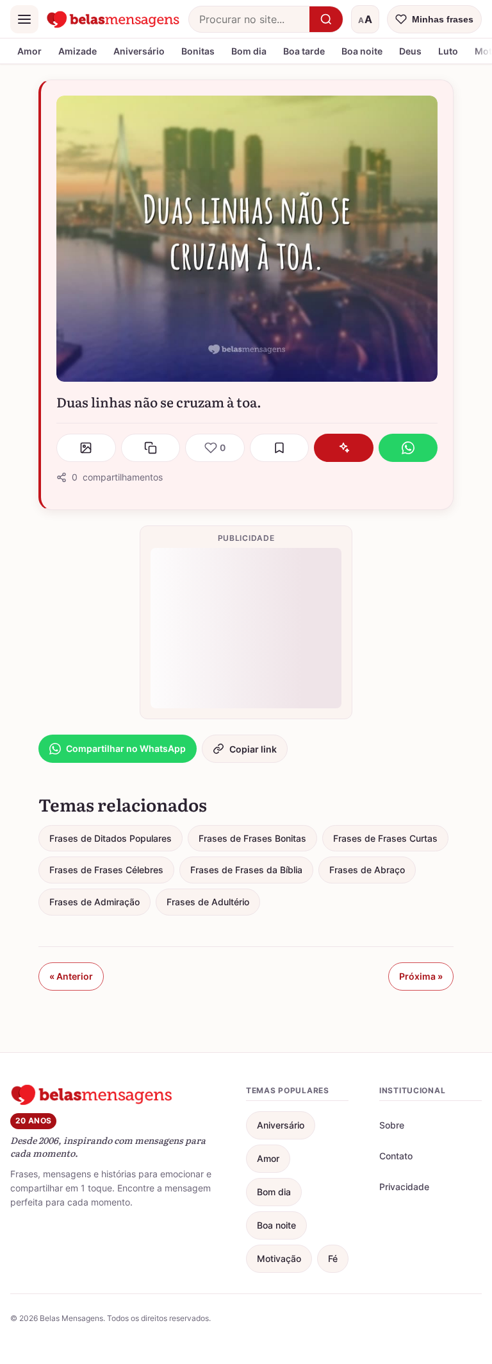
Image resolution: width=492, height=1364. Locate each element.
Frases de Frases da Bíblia (246, 869)
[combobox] (249, 19)
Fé (333, 1258)
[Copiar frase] (151, 448)
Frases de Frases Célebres (106, 869)
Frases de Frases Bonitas (252, 838)
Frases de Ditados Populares (110, 838)
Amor (29, 51)
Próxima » (421, 976)
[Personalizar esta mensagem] (343, 448)
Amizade (77, 51)
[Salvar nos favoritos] (279, 448)
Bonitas (198, 51)
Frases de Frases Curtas (385, 838)
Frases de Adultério (208, 901)
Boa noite (361, 51)
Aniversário (139, 51)
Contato (396, 1155)
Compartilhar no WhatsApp (126, 748)
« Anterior (71, 976)
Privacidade (404, 1186)
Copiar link (253, 749)
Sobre (391, 1125)
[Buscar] (326, 19)
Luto (448, 51)
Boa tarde (304, 51)
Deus (410, 51)
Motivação (279, 1258)
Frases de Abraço (367, 869)
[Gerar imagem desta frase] (86, 448)
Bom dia (248, 51)
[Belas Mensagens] (113, 19)
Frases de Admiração (94, 901)
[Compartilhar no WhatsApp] (408, 448)
